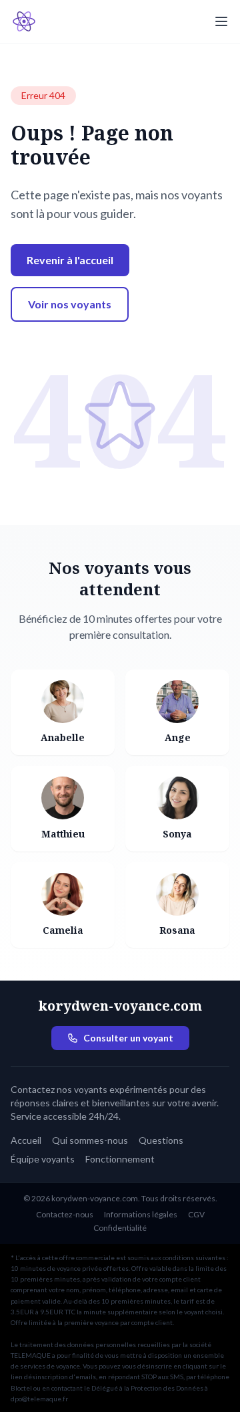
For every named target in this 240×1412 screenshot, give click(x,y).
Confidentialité (120, 1228)
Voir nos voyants (69, 304)
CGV (196, 1214)
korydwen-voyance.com (120, 1006)
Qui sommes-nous (90, 1140)
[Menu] (221, 21)
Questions (161, 1140)
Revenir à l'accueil (70, 260)
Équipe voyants (43, 1159)
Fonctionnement (120, 1159)
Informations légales (140, 1214)
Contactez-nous (64, 1214)
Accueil (26, 1140)
